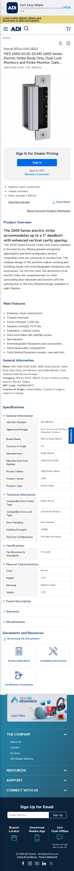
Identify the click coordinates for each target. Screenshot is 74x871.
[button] (71, 435)
